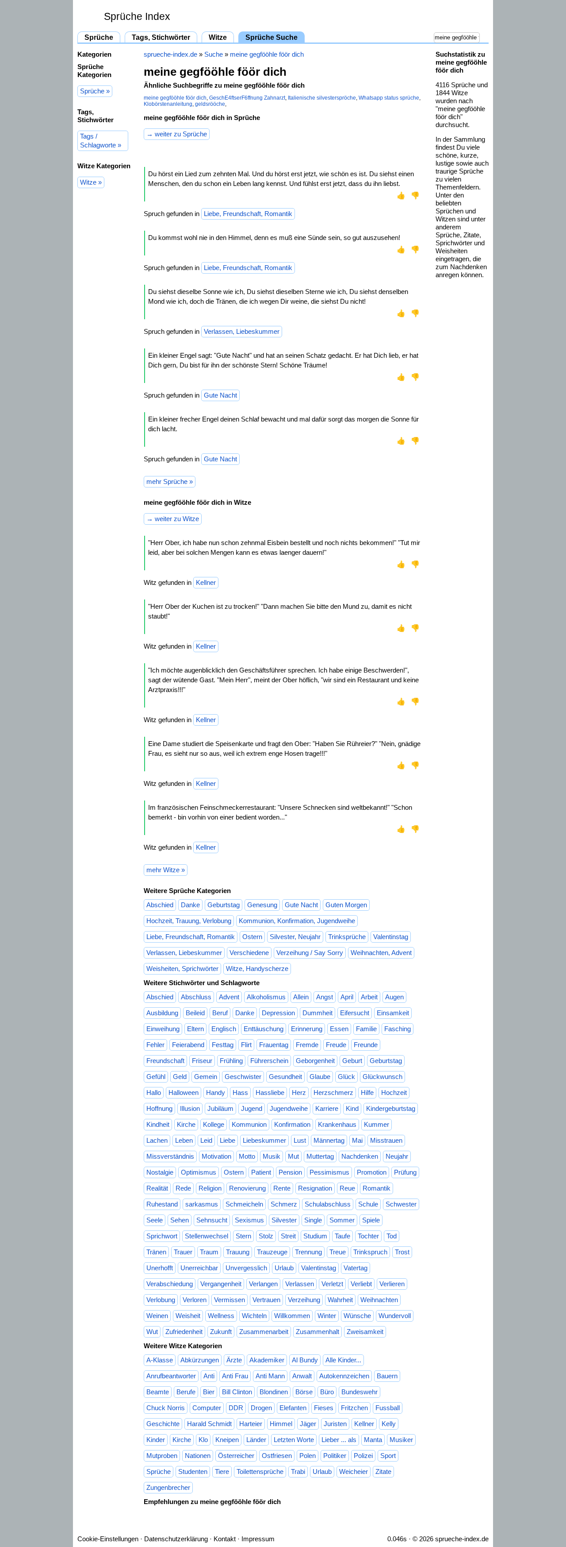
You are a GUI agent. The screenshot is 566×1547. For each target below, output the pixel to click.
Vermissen (229, 1299)
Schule (368, 1204)
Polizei (363, 1455)
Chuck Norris (165, 1408)
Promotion (371, 1172)
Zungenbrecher (168, 1487)
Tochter (368, 1236)
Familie (366, 1029)
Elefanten (292, 1408)
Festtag (222, 1044)
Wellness (221, 1315)
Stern (243, 1236)
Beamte (157, 1392)
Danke (190, 905)
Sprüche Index (137, 16)
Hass (240, 1092)
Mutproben (161, 1455)
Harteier (250, 1423)
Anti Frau (235, 1376)
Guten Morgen (346, 905)
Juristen (335, 1423)
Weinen (157, 1315)
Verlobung (160, 1299)
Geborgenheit (315, 1060)
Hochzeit (394, 1092)
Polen (307, 1455)
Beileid (195, 1013)
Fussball (387, 1408)
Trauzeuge (272, 1252)
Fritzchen (354, 1408)
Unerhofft (159, 1268)
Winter (326, 1315)
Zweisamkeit (365, 1331)
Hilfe (367, 1092)
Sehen (179, 1220)
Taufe (342, 1236)
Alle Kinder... (343, 1360)
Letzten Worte (294, 1439)
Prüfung (405, 1172)
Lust (300, 1140)
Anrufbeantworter (171, 1376)
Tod (391, 1236)
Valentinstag (390, 936)
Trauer (183, 1252)
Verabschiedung (169, 1284)
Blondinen (274, 1392)
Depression (278, 1013)
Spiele (371, 1220)
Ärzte (234, 1360)
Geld (180, 1076)
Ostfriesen (277, 1455)
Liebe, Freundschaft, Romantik (248, 213)
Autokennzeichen (344, 1376)
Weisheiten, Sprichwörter (182, 968)
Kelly (389, 1423)
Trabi (298, 1471)
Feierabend (188, 1044)
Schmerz (284, 1204)
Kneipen (227, 1439)
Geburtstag (223, 905)
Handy (215, 1092)
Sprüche (98, 37)
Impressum (258, 1539)
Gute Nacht (220, 395)
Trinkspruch (370, 1252)
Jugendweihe (289, 1108)
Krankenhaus (337, 1124)
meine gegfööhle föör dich (267, 54)
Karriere (326, 1108)
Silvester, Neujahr (295, 936)
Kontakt (225, 1539)
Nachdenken (359, 1156)
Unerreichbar (199, 1268)
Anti (208, 1376)
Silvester (284, 1220)
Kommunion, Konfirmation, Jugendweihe (297, 920)
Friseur (202, 1060)
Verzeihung (304, 1299)
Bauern (387, 1376)
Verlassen (299, 1284)
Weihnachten (379, 1299)
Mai (357, 1140)
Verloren (195, 1299)
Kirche (186, 1124)
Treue (337, 1252)
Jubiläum (220, 1108)
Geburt (352, 1060)
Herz (299, 1092)
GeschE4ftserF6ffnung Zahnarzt (247, 98)
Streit (288, 1236)
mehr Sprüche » (169, 481)
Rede (183, 1188)
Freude (336, 1044)
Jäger (308, 1423)
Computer (206, 1408)
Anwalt (302, 1376)
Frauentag (273, 1044)
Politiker (334, 1455)
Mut (293, 1156)
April (346, 997)
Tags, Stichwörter (161, 37)
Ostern (252, 936)
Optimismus (198, 1172)
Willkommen (292, 1315)
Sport (388, 1455)
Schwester (401, 1204)
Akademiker (266, 1360)
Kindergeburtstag (390, 1108)
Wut (152, 1331)
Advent (229, 997)
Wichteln (254, 1315)
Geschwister (243, 1076)
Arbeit (369, 997)
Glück (346, 1076)
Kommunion (249, 1124)
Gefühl (155, 1076)
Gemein (205, 1076)
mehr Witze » (165, 870)
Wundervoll (395, 1315)
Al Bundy (305, 1360)
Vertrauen (266, 1299)
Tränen (156, 1252)
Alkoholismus (266, 997)
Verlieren (392, 1284)
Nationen (197, 1455)
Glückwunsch (382, 1076)
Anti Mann (270, 1376)
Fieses (323, 1408)
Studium (315, 1236)
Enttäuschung (263, 1029)
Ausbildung (162, 1013)
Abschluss (196, 997)
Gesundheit (285, 1076)
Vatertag (355, 1268)
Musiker (401, 1439)
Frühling (231, 1060)
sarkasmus (201, 1204)
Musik (271, 1156)
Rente (282, 1188)
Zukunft (221, 1331)
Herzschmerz (333, 1092)
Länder (256, 1439)
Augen (394, 997)
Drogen (261, 1408)
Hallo (153, 1092)
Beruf (220, 1013)
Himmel (281, 1423)
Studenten (192, 1471)
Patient (261, 1172)
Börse (304, 1392)
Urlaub (284, 1268)
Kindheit (157, 1124)
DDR (236, 1408)
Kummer (376, 1124)
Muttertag (320, 1156)
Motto (247, 1156)
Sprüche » (95, 91)
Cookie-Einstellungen (107, 1539)
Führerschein (269, 1060)
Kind (352, 1108)
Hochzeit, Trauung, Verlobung (188, 920)
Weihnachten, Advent (381, 952)
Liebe (227, 1140)
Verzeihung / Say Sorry (309, 952)
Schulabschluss (328, 1204)
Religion (210, 1188)
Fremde (307, 1044)
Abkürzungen (199, 1360)
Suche (213, 54)
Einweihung (163, 1029)
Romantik (376, 1188)
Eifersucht (354, 1013)
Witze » (91, 182)
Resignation (315, 1188)
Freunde (366, 1044)
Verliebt (361, 1284)
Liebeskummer (264, 1140)
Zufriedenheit (184, 1331)
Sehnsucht (211, 1220)
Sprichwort (161, 1236)
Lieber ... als (338, 1439)
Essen (339, 1029)
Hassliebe (270, 1092)
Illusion (190, 1108)
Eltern (195, 1029)
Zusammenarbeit (263, 1331)
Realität (157, 1188)
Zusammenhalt (317, 1331)
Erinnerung (306, 1029)
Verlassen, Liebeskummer (241, 331)
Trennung (308, 1252)
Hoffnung (159, 1108)
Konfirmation (292, 1124)
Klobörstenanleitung (168, 104)
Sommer (342, 1220)
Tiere (222, 1471)
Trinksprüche (347, 936)
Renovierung (247, 1188)
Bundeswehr (359, 1392)
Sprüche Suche (271, 37)
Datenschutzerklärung (176, 1539)
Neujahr (397, 1156)
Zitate (383, 1471)
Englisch (223, 1029)
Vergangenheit (220, 1284)
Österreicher (236, 1455)
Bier (208, 1392)
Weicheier (353, 1471)
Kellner (206, 582)
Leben (184, 1140)
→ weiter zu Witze (172, 518)
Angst (324, 997)
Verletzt (332, 1284)
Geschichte (163, 1423)
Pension (290, 1172)
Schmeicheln (244, 1204)
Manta (373, 1439)
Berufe (185, 1392)
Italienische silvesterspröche (322, 98)
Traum (209, 1252)
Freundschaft (165, 1060)
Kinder (155, 1439)
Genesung (262, 905)
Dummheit (317, 1013)
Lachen (157, 1140)
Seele (154, 1220)
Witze (218, 37)
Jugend (251, 1108)
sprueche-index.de (170, 54)
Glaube (320, 1076)
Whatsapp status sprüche (389, 98)
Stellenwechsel (206, 1236)
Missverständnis (170, 1156)
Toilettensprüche (260, 1471)
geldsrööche (210, 104)
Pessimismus (329, 1172)
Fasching (397, 1029)
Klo (203, 1439)
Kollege (213, 1124)
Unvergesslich (246, 1268)
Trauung (237, 1252)
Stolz (266, 1236)
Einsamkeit (393, 1013)
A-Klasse (159, 1360)
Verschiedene (249, 952)
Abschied (159, 905)
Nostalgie (159, 1172)
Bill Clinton (237, 1392)
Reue (347, 1188)
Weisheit (188, 1315)
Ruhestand (162, 1204)
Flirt (246, 1044)
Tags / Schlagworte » (100, 140)
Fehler (155, 1044)
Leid (206, 1140)
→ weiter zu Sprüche (176, 134)
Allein (301, 997)
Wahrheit (340, 1299)
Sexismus (249, 1220)
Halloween (183, 1092)
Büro (327, 1392)
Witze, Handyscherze (257, 968)
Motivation (216, 1156)
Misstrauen (386, 1140)
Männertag (329, 1140)
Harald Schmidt (209, 1423)
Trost (402, 1252)
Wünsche (357, 1315)
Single (313, 1220)
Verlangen (263, 1284)
